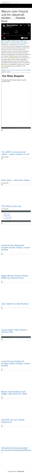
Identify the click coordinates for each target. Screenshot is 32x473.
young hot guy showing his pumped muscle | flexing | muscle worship (15, 247)
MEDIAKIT (6, 468)
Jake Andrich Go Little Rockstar (15, 303)
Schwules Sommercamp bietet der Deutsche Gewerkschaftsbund (16, 448)
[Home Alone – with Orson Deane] (16, 167)
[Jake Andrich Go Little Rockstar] (16, 291)
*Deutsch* (8, 70)
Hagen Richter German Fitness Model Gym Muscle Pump (14, 276)
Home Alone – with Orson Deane (15, 180)
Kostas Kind (15, 70)
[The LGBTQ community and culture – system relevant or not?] (16, 139)
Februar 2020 (8, 217)
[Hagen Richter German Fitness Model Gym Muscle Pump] (16, 263)
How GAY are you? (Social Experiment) (12, 420)
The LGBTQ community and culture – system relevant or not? (15, 152)
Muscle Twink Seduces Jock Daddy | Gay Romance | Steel (14, 392)
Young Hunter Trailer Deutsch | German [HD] (14, 330)
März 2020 (7, 215)
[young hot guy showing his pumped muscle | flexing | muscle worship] (16, 232)
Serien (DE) (25, 70)
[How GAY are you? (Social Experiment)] (16, 407)
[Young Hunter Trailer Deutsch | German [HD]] (16, 317)
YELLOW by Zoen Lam (11, 206)
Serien (20, 70)
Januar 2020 (8, 219)
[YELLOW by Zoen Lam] (16, 193)
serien (9, 71)
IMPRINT (26, 468)
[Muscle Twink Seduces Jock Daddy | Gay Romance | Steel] (16, 379)
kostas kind (4, 71)
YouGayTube (22, 44)
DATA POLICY (16, 468)
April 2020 (7, 214)
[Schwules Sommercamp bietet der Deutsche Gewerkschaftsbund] (16, 435)
